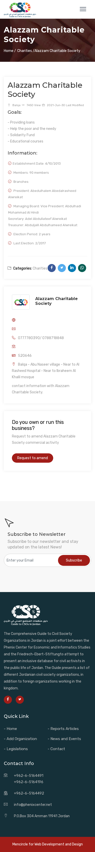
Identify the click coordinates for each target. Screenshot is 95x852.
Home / (10, 51)
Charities (40, 268)
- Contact (56, 749)
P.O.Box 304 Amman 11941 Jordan (42, 816)
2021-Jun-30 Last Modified (65, 105)
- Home (10, 728)
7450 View (33, 105)
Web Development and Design (58, 844)
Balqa (16, 105)
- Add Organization (20, 739)
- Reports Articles (63, 728)
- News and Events (64, 739)
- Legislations (16, 749)
